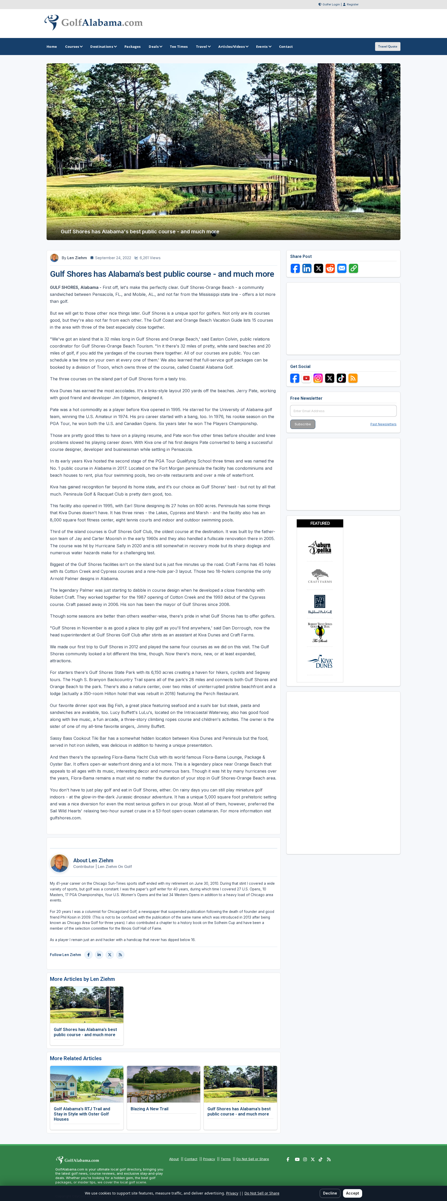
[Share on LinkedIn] (306, 268)
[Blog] (120, 955)
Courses (72, 46)
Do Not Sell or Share (252, 1159)
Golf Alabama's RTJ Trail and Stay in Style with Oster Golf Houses (82, 1114)
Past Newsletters (383, 424)
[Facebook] (88, 955)
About (174, 1159)
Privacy (209, 1159)
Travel (201, 46)
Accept (352, 1193)
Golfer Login (331, 4)
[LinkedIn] (99, 955)
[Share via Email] (341, 268)
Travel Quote (387, 46)
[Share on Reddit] (330, 268)
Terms (226, 1159)
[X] (110, 955)
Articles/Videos (231, 46)
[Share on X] (318, 268)
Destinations (101, 46)
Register (353, 4)
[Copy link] (353, 268)
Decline (330, 1193)
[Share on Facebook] (295, 268)
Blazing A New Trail (149, 1108)
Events (262, 46)
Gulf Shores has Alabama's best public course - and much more (85, 1032)
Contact (190, 1159)
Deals (154, 46)
